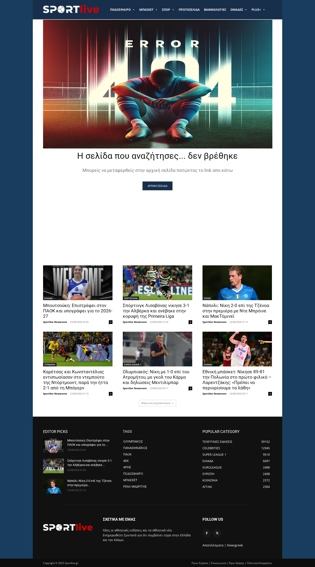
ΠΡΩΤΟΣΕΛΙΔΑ (189, 10)
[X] (217, 533)
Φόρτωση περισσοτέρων (156, 403)
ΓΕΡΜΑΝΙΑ (49, 364)
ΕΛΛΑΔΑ (48, 298)
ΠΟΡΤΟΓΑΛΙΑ (131, 298)
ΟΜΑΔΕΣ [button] (236, 10)
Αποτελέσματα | (214, 545)
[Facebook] (206, 533)
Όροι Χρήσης (236, 563)
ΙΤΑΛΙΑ (207, 298)
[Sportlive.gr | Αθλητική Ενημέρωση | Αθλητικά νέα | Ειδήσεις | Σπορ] (68, 527)
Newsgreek (235, 545)
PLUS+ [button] (256, 10)
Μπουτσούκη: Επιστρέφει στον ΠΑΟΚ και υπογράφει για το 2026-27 (77, 311)
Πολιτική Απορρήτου (259, 563)
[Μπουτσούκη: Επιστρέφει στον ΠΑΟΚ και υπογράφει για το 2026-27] (77, 282)
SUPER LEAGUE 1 (132, 364)
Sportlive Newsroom (55, 322)
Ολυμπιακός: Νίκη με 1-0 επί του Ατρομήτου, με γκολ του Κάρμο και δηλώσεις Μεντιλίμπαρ (156, 377)
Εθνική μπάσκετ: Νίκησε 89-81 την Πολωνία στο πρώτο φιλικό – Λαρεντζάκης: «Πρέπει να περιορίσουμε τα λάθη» (237, 379)
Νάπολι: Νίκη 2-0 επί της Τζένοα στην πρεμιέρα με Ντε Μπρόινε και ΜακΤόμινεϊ (235, 311)
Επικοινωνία (218, 563)
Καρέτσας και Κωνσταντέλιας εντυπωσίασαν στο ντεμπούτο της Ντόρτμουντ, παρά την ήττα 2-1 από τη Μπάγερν (75, 379)
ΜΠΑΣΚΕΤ (146, 10)
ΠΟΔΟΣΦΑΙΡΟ (120, 10)
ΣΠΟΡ (166, 10)
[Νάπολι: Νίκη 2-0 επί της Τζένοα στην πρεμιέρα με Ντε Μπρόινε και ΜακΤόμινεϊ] (237, 282)
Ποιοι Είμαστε (200, 563)
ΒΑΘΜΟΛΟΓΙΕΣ (215, 10)
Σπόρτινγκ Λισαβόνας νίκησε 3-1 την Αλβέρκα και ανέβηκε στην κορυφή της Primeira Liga (156, 311)
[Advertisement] (157, 222)
